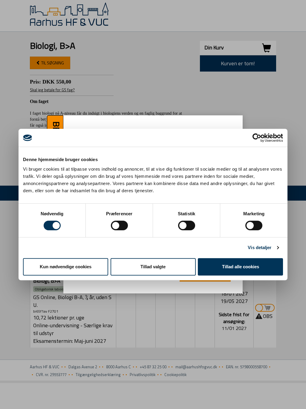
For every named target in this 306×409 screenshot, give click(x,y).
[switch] (119, 225)
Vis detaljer (259, 247)
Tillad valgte (153, 266)
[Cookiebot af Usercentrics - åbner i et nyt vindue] (257, 137)
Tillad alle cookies (240, 266)
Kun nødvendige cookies (65, 266)
